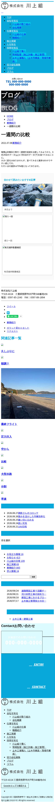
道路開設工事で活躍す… (33, 590)
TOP (9, 17)
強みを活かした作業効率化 (31, 516)
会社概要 (16, 27)
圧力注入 (6, 436)
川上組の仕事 (19, 34)
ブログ (10, 68)
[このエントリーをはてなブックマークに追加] (8, 313)
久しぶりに (8, 351)
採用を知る (12, 47)
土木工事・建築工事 (22, 618)
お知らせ (13, 557)
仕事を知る (12, 30)
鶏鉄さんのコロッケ (28, 513)
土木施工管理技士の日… (33, 600)
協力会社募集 (13, 64)
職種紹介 (16, 37)
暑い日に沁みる (26, 519)
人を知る (11, 44)
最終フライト (9, 424)
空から (5, 449)
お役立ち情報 (15, 554)
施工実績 (11, 41)
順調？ (5, 363)
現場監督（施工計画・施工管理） (29, 54)
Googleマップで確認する (15, 785)
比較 (3, 461)
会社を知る (12, 20)
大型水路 (6, 474)
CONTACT (11, 88)
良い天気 (22, 523)
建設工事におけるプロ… (33, 597)
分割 (3, 486)
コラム (10, 71)
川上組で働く (19, 51)
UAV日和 (22, 526)
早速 (3, 499)
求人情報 (13, 571)
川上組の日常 (16, 561)
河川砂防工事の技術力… (33, 594)
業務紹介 (16, 142)
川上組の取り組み (21, 24)
